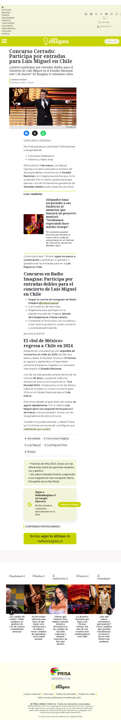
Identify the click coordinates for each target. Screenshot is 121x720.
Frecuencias (8, 28)
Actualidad (33, 438)
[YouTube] (106, 14)
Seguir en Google (69, 504)
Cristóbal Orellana (18, 79)
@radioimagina (48, 303)
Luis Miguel (34, 445)
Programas (8, 18)
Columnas (7, 26)
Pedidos (6, 20)
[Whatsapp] (117, 14)
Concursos (8, 23)
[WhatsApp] (43, 133)
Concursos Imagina (57, 438)
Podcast (6, 31)
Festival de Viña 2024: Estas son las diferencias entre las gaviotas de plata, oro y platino (51, 467)
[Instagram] (111, 14)
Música (5, 34)
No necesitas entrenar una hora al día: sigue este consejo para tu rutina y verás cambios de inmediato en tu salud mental (39, 627)
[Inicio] (10, 7)
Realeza (6, 12)
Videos (5, 15)
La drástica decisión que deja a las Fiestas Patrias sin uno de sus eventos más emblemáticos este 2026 (82, 626)
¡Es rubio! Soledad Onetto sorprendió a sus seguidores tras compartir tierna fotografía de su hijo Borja (51, 478)
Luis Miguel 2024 (56, 445)
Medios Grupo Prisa (60, 678)
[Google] (86, 14)
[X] (96, 14)
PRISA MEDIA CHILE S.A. (45, 704)
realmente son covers (37, 429)
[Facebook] (91, 14)
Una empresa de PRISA (60, 671)
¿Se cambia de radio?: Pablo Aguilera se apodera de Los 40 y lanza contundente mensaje (17, 624)
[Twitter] (35, 133)
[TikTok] (101, 14)
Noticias (6, 10)
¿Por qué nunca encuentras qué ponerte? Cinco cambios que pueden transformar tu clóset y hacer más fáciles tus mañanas (104, 629)
